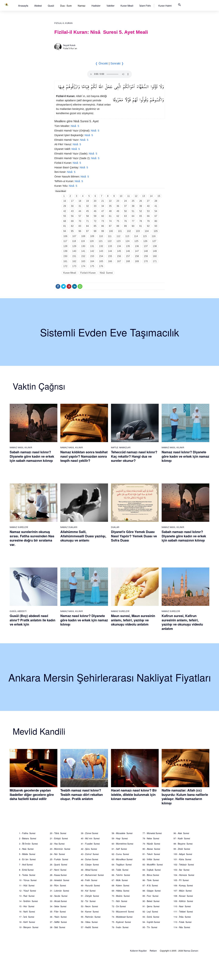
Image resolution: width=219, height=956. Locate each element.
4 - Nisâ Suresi (26, 848)
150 (65, 256)
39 (140, 206)
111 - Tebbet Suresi (183, 911)
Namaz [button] (81, 5)
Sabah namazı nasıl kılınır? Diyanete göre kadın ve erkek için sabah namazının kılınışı (32, 456)
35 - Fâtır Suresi (58, 911)
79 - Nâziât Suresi (151, 843)
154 (101, 256)
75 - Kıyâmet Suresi (121, 921)
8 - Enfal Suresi (26, 869)
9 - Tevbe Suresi (27, 874)
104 (147, 231)
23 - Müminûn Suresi (60, 848)
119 (83, 241)
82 (72, 226)
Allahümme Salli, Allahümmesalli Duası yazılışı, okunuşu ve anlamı (83, 536)
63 (125, 216)
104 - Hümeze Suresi (184, 874)
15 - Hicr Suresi (26, 906)
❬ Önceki (101, 63)
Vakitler (110, 5)
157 (128, 256)
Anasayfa (23, 5)
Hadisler (95, 5)
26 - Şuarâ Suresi (58, 864)
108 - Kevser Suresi (183, 895)
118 (74, 241)
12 (136, 196)
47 (102, 211)
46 (95, 211)
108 (83, 236)
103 (138, 231)
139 (65, 251)
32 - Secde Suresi (58, 895)
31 (80, 206)
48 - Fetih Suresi (89, 880)
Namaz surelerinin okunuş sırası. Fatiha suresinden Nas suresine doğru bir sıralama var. (32, 538)
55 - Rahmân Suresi (90, 916)
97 (87, 231)
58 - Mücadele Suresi (122, 833)
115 (145, 236)
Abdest (38, 5)
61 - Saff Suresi (119, 848)
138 (155, 246)
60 (102, 216)
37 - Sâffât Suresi (58, 921)
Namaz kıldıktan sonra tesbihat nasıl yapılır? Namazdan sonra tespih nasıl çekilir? (84, 456)
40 (148, 206)
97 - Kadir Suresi (182, 838)
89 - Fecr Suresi (150, 895)
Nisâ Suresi (106, 273)
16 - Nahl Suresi (27, 911)
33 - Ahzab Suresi (58, 901)
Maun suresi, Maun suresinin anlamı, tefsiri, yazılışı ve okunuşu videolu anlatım (133, 620)
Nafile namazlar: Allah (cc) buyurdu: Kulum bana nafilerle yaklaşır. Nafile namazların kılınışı (185, 796)
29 (64, 206)
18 (80, 201)
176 (101, 266)
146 (128, 251)
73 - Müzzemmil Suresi (123, 911)
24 (125, 201)
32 (87, 206)
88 (118, 226)
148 (146, 251)
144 (110, 251)
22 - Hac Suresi (57, 843)
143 (101, 251)
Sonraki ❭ (117, 63)
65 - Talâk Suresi (120, 869)
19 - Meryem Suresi (28, 927)
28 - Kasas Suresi (58, 874)
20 (95, 201)
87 (110, 226)
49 (118, 211)
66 (148, 216)
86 (102, 226)
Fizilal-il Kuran (63, 23)
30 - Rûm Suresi (58, 885)
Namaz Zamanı (191, 950)
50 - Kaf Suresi (88, 890)
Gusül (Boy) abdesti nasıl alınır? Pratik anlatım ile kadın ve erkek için (32, 620)
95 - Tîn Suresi (150, 927)
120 (92, 241)
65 (140, 216)
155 (110, 256)
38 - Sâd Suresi (57, 927)
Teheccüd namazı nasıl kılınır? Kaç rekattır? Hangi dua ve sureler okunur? (134, 456)
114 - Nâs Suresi (182, 927)
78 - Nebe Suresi (151, 838)
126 (145, 241)
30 (72, 206)
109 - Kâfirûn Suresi (183, 901)
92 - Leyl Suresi (150, 911)
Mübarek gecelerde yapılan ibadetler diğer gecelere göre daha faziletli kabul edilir (32, 794)
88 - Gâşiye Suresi (152, 890)
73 (102, 221)
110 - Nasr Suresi (182, 906)
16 (64, 201)
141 (83, 251)
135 (128, 246)
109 (92, 236)
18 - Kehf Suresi (27, 921)
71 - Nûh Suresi (119, 901)
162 (74, 261)
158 (137, 256)
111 (110, 236)
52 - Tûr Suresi (88, 901)
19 (87, 201)
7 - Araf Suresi (26, 864)
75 (118, 221)
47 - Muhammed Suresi (92, 874)
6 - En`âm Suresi (27, 859)
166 (110, 261)
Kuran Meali (127, 5)
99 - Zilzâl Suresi (182, 848)
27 (148, 201)
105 (156, 231)
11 (128, 196)
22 (110, 201)
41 (155, 206)
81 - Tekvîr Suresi (151, 854)
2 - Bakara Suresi (27, 838)
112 (118, 236)
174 (83, 266)
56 (72, 216)
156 (119, 256)
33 (95, 206)
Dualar (115, 527)
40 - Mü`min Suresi (90, 838)
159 (146, 256)
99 (102, 231)
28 (155, 201)
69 (72, 221)
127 (154, 241)
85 (95, 226)
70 (80, 221)
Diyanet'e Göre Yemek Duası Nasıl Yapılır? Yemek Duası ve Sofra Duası (134, 536)
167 (119, 261)
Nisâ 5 (75, 125)
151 (74, 256)
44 (80, 211)
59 (95, 216)
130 (83, 246)
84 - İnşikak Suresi (152, 869)
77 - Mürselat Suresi (152, 833)
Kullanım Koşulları (138, 950)
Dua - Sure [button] (66, 5)
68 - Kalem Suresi (120, 885)
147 (137, 251)
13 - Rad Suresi (26, 895)
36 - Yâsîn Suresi (58, 916)
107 (74, 236)
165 (101, 261)
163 (83, 261)
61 (110, 216)
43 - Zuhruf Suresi (90, 854)
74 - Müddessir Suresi (122, 916)
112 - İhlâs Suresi (182, 916)
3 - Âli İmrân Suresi (28, 843)
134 (119, 246)
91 (140, 226)
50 (125, 211)
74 (110, 221)
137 (146, 246)
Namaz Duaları (68, 527)
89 (125, 226)
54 (155, 211)
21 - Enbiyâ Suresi (59, 838)
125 (136, 241)
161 (65, 261)
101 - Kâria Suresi (182, 859)
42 (64, 211)
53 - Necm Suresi (89, 906)
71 (87, 221)
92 (148, 226)
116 (154, 236)
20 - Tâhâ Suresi (58, 833)
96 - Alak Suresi (181, 833)
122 (110, 241)
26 (140, 201)
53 (148, 211)
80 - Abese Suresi (151, 848)
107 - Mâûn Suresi (183, 890)
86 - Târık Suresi (151, 880)
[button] (23, 5)
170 (146, 261)
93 (155, 226)
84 (87, 226)
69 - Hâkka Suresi (120, 890)
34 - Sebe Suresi (58, 906)
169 (137, 261)
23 (118, 201)
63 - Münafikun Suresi (122, 859)
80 (155, 221)
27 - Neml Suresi (58, 869)
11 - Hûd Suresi (26, 885)
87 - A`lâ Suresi (150, 885)
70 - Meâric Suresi (121, 895)
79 (148, 221)
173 (74, 266)
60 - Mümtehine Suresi (122, 843)
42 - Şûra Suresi (89, 848)
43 (72, 211)
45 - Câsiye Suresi (90, 864)
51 (133, 211)
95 (72, 231)
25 (133, 201)
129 (74, 246)
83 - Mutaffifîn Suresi (153, 864)
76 (125, 221)
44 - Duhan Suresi (89, 859)
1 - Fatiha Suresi (27, 833)
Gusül (51, 5)
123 (119, 241)
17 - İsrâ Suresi (26, 916)
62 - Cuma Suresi (120, 854)
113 (127, 236)
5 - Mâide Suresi (27, 854)
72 (95, 221)
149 (155, 251)
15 (158, 196)
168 (128, 261)
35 (110, 206)
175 (92, 266)
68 (64, 221)
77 (133, 221)
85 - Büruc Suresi (151, 874)
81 (64, 226)
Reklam (153, 950)
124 (127, 241)
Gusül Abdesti (18, 611)
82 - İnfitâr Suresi (151, 859)
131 (92, 246)
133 (110, 246)
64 (133, 216)
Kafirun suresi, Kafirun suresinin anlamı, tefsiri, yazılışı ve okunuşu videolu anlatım (182, 622)
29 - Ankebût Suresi (59, 880)
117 (65, 241)
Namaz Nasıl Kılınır (21, 447)
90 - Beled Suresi (151, 901)
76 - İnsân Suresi (120, 927)
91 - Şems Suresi (151, 906)
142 (92, 251)
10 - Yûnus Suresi (27, 880)
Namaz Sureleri (19, 527)
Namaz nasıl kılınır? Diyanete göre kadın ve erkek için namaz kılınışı (185, 456)
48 (110, 211)
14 (151, 196)
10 (121, 196)
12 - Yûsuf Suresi (27, 890)
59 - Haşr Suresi (120, 838)
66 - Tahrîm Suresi (121, 874)
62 (118, 216)
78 (140, 221)
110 (101, 236)
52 (140, 211)
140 (74, 251)
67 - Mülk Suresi (120, 880)
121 (101, 241)
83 (80, 226)
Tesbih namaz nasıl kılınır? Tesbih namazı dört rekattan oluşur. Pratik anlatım (81, 794)
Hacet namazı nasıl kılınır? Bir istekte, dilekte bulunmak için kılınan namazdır (134, 794)
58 (87, 216)
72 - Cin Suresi (119, 906)
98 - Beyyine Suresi (183, 843)
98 (95, 231)
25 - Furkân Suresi (59, 859)
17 (72, 201)
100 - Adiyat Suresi (183, 854)
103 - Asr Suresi (181, 869)
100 (111, 231)
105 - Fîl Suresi (181, 880)
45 (87, 211)
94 (64, 231)
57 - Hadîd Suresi (89, 927)
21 (102, 201)
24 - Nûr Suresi (57, 854)
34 (102, 206)
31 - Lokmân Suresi (59, 890)
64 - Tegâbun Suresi (122, 864)
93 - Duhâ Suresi (151, 916)
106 (65, 236)
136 (137, 246)
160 (155, 256)
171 (155, 261)
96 (80, 231)
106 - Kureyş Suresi (183, 885)
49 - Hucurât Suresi (90, 885)
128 (65, 246)
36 (118, 206)
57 (80, 216)
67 (155, 216)
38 (133, 206)
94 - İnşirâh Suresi (151, 921)
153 (92, 256)
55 (64, 216)
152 (83, 256)
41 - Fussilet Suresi (90, 843)
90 (133, 226)
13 (143, 196)
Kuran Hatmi (165, 5)
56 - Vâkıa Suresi (89, 921)
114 (136, 236)
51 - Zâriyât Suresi (90, 895)
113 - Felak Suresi (182, 921)
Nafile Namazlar (121, 447)
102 (129, 231)
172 (65, 266)
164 (92, 261)
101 (120, 231)
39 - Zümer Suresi (89, 833)
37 (125, 206)
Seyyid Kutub (69, 45)
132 (101, 246)
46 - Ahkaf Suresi (89, 869)
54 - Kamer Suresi (90, 911)
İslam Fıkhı (145, 5)
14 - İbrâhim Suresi (28, 901)
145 (119, 251)
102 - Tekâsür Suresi (184, 864)
